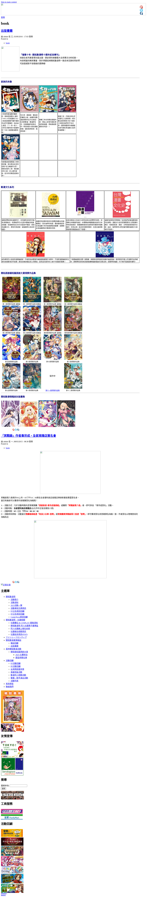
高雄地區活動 (16, 672)
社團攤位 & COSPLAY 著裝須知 (24, 623)
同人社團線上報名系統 (20, 629)
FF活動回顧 (16, 663)
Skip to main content (9, 2)
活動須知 (14, 602)
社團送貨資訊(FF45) (19, 634)
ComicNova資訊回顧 (19, 617)
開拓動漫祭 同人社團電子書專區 (24, 626)
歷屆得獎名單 (21, 658)
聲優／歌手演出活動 (19, 678)
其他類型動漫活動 (13, 649)
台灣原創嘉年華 (17, 669)
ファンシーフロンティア (16, 637)
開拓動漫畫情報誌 (13, 640)
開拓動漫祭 (10, 597)
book (8, 43)
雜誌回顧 (14, 643)
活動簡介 (14, 600)
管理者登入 (4, 893)
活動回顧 (10, 661)
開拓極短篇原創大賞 (19, 652)
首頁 (3, 17)
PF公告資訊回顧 (17, 614)
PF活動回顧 (16, 666)
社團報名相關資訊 (18, 631)
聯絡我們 (10, 687)
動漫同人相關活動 (18, 675)
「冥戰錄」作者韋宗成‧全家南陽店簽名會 (28, 435)
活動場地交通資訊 (18, 608)
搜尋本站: (5, 786)
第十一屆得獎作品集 (53, 390)
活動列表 (14, 681)
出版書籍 (7, 30)
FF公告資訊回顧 (17, 611)
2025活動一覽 (16, 605)
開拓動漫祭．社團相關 (15, 620)
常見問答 (10, 684)
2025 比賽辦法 (21, 655)
